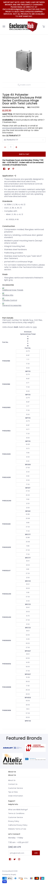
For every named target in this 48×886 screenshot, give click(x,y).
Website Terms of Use (17, 829)
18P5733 (28, 721)
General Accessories (11, 305)
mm (35, 327)
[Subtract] (5, 147)
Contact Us (12, 784)
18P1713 (27, 371)
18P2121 (27, 511)
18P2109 (28, 465)
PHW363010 (6, 640)
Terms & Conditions (16, 813)
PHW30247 (6, 571)
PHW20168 (6, 384)
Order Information (15, 796)
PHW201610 (6, 407)
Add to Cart (24, 154)
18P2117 (27, 488)
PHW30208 (6, 524)
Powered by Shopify (9, 875)
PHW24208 (6, 477)
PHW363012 (6, 664)
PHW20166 (6, 361)
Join (36, 853)
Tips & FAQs (13, 792)
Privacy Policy (13, 821)
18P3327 (28, 651)
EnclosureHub (7, 871)
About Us (11, 780)
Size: (11, 135)
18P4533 (28, 698)
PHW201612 (6, 431)
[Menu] (3, 26)
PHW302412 (6, 617)
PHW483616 (6, 687)
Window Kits (7, 295)
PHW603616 (6, 710)
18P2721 (28, 581)
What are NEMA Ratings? (18, 809)
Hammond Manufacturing (13, 107)
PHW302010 (6, 547)
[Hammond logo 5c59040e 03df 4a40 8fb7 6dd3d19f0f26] (35, 748)
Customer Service (15, 788)
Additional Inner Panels (12, 290)
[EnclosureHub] (23, 26)
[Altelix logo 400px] (12, 759)
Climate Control (9, 300)
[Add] (16, 147)
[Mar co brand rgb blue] (12, 748)
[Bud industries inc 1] (35, 759)
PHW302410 (6, 594)
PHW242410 (6, 501)
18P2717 (28, 534)
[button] (44, 26)
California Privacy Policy (17, 825)
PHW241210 (6, 454)
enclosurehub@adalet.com (14, 128)
